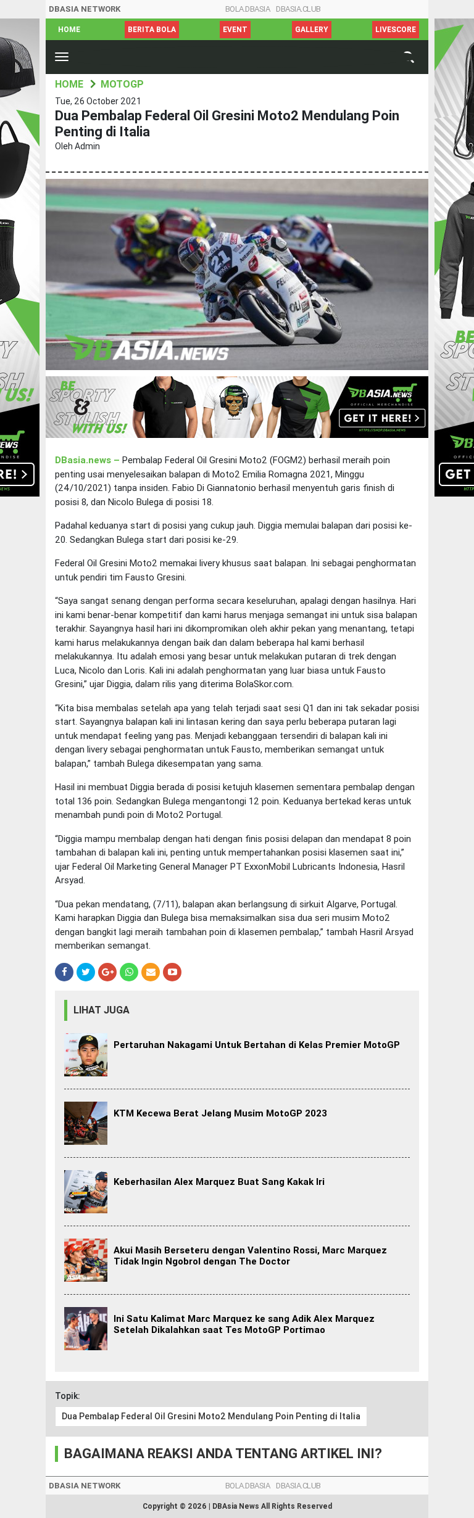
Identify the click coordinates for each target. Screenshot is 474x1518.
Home (69, 29)
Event (235, 29)
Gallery (311, 29)
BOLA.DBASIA (247, 9)
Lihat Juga (101, 1010)
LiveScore (395, 29)
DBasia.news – (88, 460)
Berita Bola (152, 29)
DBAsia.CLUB (298, 9)
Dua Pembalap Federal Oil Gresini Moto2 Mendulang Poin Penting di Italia (211, 1416)
